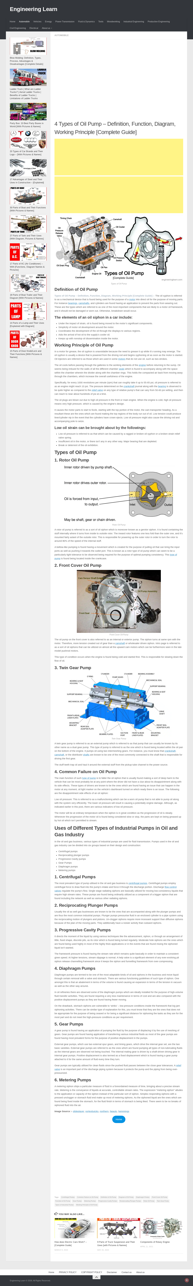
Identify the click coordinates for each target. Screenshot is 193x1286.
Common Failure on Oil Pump (87, 1197)
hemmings (123, 1111)
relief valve (97, 390)
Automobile (24, 21)
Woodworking (113, 21)
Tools (100, 21)
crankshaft (129, 386)
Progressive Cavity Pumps (107, 1201)
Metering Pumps (90, 1201)
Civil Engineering (18, 28)
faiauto (113, 1111)
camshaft (120, 643)
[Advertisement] (118, 62)
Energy (48, 21)
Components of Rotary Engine (155, 1242)
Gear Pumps (77, 1201)
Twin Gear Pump (163, 1201)
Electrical (34, 28)
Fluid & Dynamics (86, 21)
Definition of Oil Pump (108, 1197)
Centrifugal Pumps (68, 1197)
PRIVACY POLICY (68, 1272)
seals (121, 369)
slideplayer (78, 1111)
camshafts (84, 303)
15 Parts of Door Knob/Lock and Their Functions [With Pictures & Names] (26, 354)
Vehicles (37, 21)
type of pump (89, 778)
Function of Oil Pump (62, 1201)
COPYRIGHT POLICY (91, 1272)
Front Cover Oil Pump (159, 1197)
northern (104, 1111)
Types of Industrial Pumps (64, 1205)
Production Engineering (159, 21)
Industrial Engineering (134, 21)
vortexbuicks (91, 1111)
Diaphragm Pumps (142, 1197)
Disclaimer (112, 1272)
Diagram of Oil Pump (126, 1197)
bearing (162, 386)
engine (142, 365)
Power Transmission (64, 21)
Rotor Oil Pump (149, 1201)
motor (132, 299)
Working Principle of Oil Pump (86, 1205)
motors (121, 359)
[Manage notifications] (187, 1280)
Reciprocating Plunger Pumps (130, 1201)
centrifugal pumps (138, 883)
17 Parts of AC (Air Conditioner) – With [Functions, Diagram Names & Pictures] (27, 266)
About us (46, 28)
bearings (72, 303)
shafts (86, 754)
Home (12, 21)
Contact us (127, 1272)
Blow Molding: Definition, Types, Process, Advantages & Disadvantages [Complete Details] (26, 61)
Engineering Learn (33, 9)
